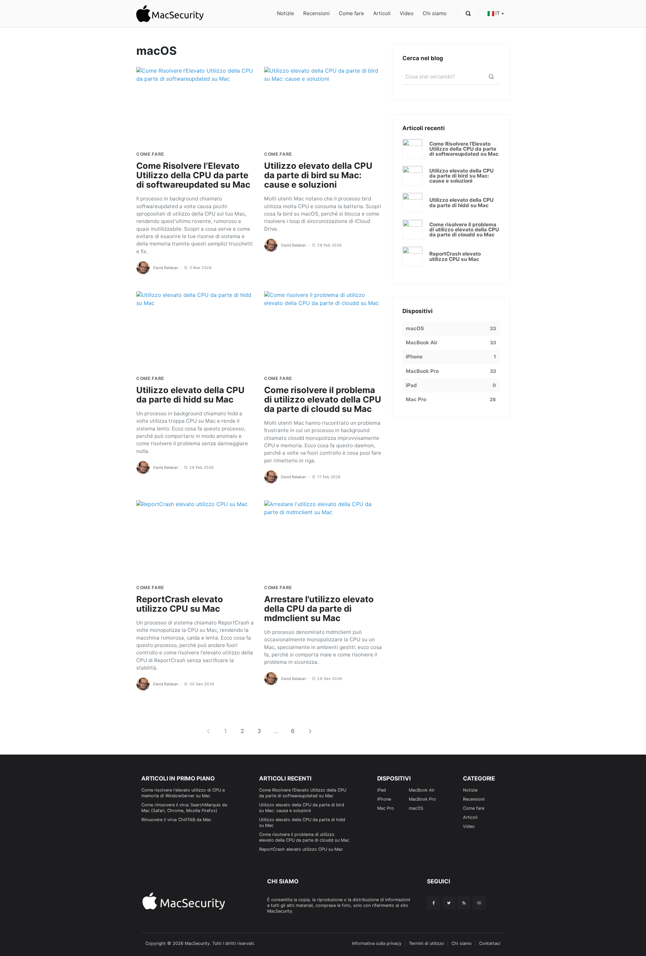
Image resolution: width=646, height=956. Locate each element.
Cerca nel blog (422, 58)
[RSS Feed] (464, 903)
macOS (416, 808)
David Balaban (165, 267)
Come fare (351, 13)
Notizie (285, 13)
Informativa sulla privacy (376, 943)
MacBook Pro (422, 799)
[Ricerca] (491, 77)
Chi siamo (434, 13)
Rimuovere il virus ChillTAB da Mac (176, 819)
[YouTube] (479, 903)
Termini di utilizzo (426, 943)
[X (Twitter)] (449, 903)
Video (407, 13)
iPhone (384, 799)
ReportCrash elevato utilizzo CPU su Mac (301, 849)
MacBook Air (422, 790)
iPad (381, 790)
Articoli (382, 13)
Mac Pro (385, 808)
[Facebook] (433, 903)
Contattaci (489, 943)
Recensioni (316, 13)
